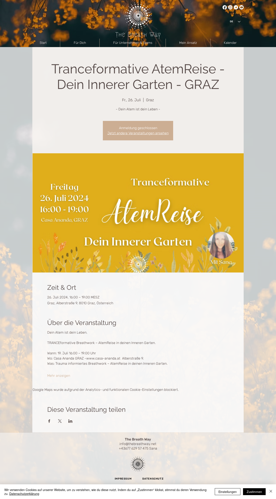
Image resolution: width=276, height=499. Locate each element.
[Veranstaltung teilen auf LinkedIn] (70, 421)
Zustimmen (254, 491)
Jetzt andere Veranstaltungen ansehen (138, 133)
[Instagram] (230, 7)
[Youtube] (241, 7)
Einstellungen (227, 491)
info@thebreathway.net (137, 444)
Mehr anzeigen (58, 376)
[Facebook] (225, 7)
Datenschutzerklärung (24, 493)
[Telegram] (236, 7)
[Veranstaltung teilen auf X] (60, 421)
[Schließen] (270, 492)
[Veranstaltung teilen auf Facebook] (49, 421)
